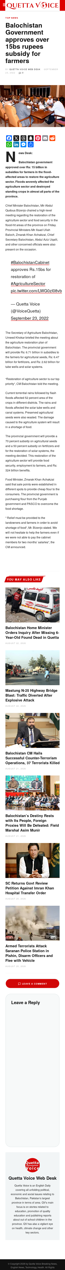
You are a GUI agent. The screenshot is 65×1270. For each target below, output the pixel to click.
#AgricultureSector (28, 283)
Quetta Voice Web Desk (24, 69)
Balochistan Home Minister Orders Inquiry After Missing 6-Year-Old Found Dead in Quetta (32, 632)
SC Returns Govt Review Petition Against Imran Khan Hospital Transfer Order (29, 887)
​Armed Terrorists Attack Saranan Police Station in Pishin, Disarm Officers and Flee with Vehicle (29, 953)
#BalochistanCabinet (30, 262)
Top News (11, 17)
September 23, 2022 (30, 318)
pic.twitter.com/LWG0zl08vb (36, 290)
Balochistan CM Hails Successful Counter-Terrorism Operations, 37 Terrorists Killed (32, 757)
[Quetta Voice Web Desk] (32, 1164)
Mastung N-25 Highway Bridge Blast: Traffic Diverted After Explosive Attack (31, 695)
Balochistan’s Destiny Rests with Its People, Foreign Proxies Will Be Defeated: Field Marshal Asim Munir (32, 823)
